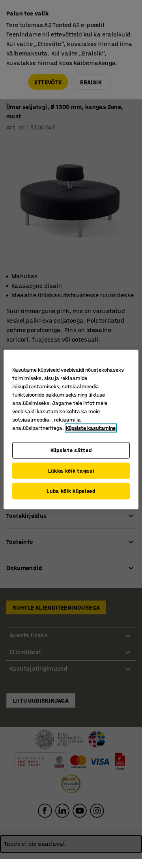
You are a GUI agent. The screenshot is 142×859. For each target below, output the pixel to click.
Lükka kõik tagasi (71, 470)
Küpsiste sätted (71, 450)
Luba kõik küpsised (71, 491)
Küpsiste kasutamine (91, 428)
